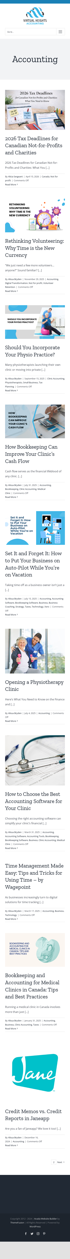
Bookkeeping (11, 489)
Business (43, 602)
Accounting (52, 279)
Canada (45, 176)
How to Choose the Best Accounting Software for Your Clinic (33, 801)
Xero (47, 606)
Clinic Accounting (55, 378)
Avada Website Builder (45, 1218)
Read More (10, 184)
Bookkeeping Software (26, 602)
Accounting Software (15, 836)
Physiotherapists (13, 382)
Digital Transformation (16, 283)
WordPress (35, 1226)
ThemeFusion (17, 1222)
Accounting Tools (35, 836)
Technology (37, 606)
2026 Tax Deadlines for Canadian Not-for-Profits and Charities (33, 145)
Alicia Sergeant (15, 176)
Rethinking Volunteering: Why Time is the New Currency (34, 248)
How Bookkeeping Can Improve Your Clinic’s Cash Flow (31, 454)
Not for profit (35, 283)
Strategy (19, 606)
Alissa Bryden (15, 279)
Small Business (30, 382)
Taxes (28, 606)
